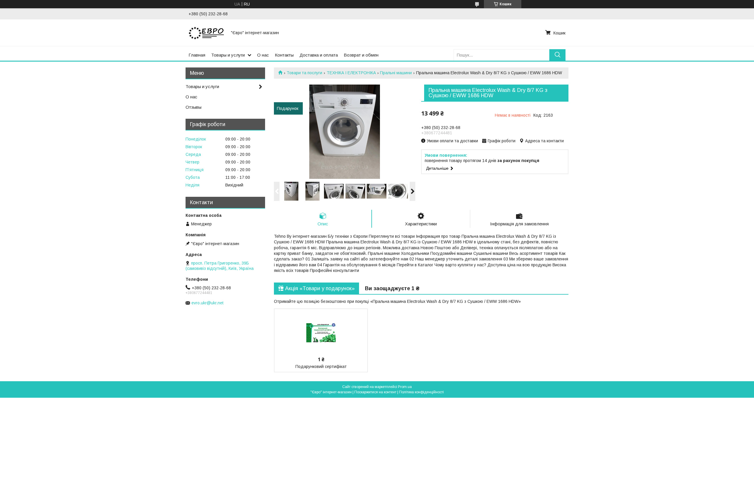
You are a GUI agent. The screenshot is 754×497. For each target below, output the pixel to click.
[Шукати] (557, 55)
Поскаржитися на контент (375, 392)
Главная (196, 54)
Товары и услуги (228, 54)
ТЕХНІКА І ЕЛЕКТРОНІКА (351, 72)
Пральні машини (396, 72)
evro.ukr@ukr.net (207, 302)
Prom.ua (405, 387)
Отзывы (193, 107)
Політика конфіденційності (421, 392)
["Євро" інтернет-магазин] (206, 32)
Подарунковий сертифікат (321, 366)
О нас (263, 54)
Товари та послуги (304, 72)
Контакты (284, 54)
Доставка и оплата (319, 54)
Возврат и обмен (361, 54)
